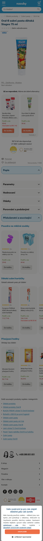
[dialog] (21, 523)
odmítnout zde (10, 525)
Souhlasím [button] (22, 532)
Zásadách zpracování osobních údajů (17, 528)
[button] (21, 537)
